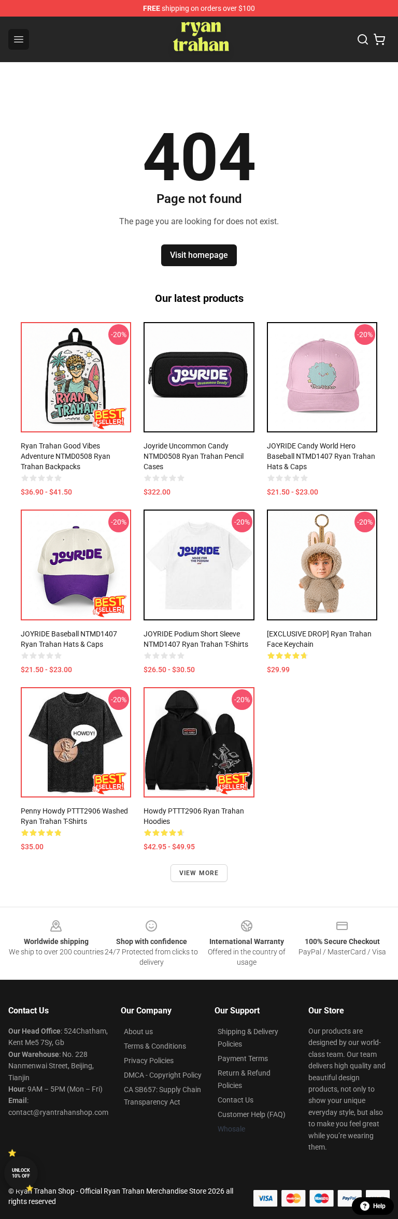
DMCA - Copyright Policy (163, 1075)
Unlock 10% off (21, 1173)
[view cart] (379, 39)
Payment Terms (243, 1058)
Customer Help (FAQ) (252, 1114)
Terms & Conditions (155, 1046)
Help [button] (379, 1206)
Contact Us (235, 1100)
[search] (363, 39)
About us (138, 1031)
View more (199, 873)
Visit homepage (199, 255)
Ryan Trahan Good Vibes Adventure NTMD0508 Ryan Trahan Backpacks (65, 456)
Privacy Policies (149, 1060)
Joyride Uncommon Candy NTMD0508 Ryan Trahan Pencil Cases (194, 456)
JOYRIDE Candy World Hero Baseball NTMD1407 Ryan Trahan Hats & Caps (321, 456)
